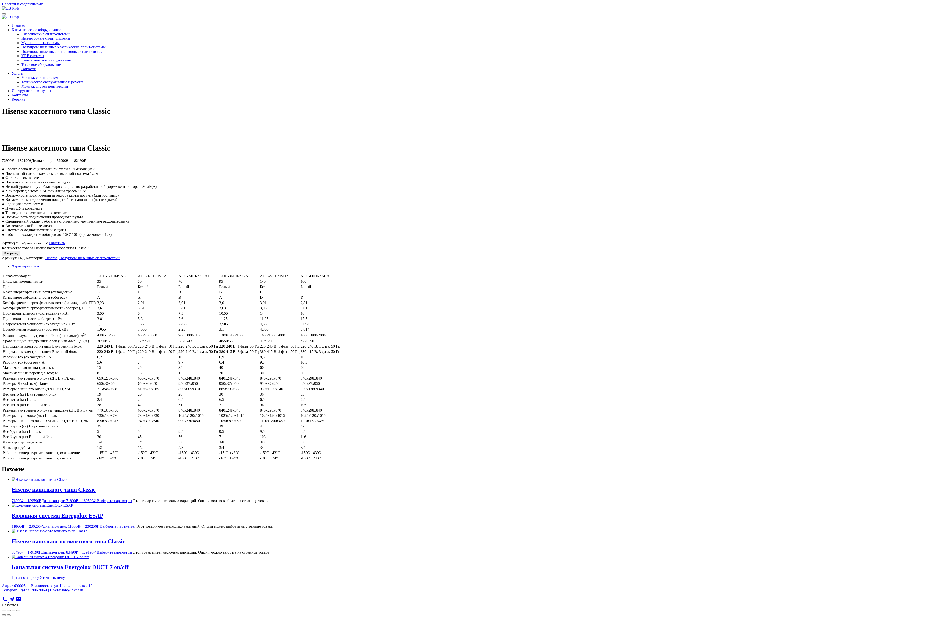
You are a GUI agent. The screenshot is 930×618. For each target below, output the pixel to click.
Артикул (10, 243)
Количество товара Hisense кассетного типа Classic (44, 248)
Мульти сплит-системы (40, 43)
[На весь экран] (9, 610)
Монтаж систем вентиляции (44, 86)
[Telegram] (12, 601)
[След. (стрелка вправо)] (9, 615)
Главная (18, 25)
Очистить (57, 243)
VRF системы (32, 56)
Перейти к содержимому (22, 4)
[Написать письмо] (18, 601)
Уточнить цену (52, 577)
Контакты (20, 95)
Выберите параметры (114, 501)
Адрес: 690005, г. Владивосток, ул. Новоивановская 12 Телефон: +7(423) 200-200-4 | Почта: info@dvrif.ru (47, 588)
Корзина (18, 99)
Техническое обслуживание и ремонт (52, 82)
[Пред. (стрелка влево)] (4, 615)
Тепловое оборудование (41, 64)
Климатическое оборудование (36, 30)
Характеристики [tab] (25, 266)
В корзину (11, 253)
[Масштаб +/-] (4, 610)
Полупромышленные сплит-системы (89, 258)
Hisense (51, 258)
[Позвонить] (5, 601)
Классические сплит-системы (45, 34)
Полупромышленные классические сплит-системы (63, 47)
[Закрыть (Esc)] (18, 610)
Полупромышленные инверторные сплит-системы (63, 51)
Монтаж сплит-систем (39, 78)
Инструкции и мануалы (31, 91)
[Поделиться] (14, 610)
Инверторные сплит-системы (45, 38)
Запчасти (28, 69)
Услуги (17, 73)
